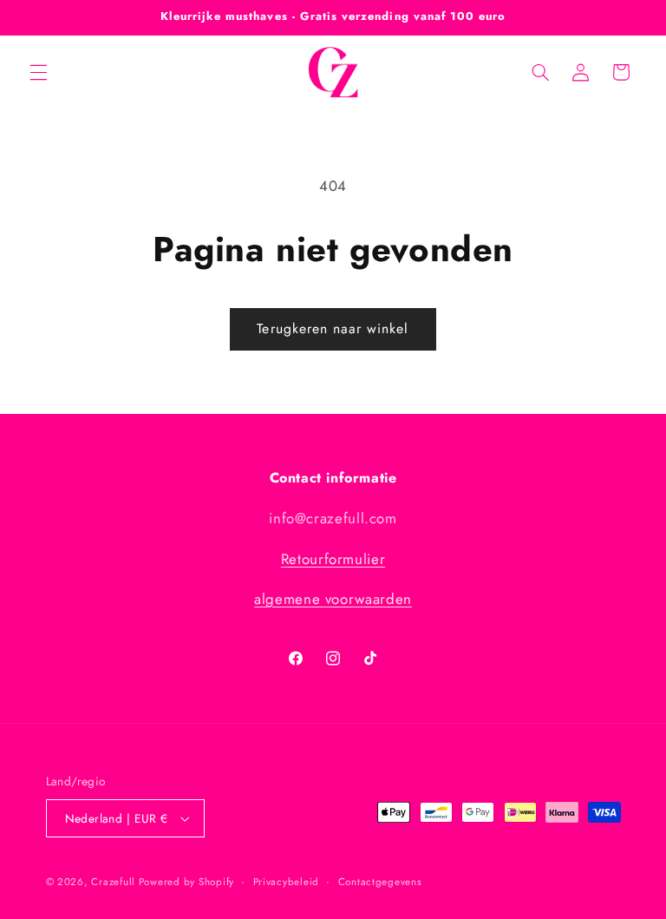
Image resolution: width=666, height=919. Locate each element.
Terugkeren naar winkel (332, 328)
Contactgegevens (380, 882)
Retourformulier (333, 558)
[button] (38, 72)
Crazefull (114, 882)
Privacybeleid (286, 882)
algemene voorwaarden (333, 598)
